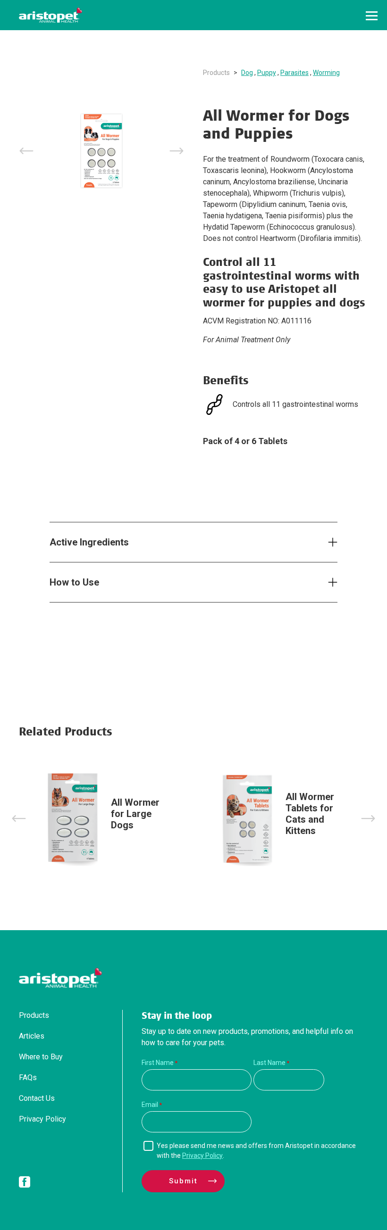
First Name (158, 1062)
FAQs (28, 1077)
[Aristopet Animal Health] (50, 15)
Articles (31, 1036)
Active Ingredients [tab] (89, 542)
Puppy (266, 72)
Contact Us (37, 1098)
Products (216, 72)
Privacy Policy (42, 1118)
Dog (247, 72)
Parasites (294, 72)
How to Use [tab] (74, 582)
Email (150, 1104)
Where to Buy (41, 1056)
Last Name (269, 1062)
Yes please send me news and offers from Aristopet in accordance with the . (256, 1150)
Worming (326, 72)
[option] (101, 151)
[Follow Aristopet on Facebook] (24, 1183)
